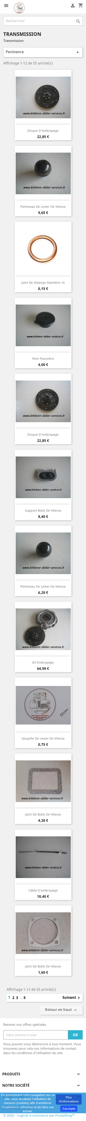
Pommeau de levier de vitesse (43, 206)
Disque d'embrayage (43, 130)
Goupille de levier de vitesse (43, 738)
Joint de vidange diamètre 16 (43, 282)
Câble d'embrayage (43, 890)
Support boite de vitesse (43, 510)
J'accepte (68, 1108)
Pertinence (43, 52)
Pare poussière (43, 358)
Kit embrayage (43, 662)
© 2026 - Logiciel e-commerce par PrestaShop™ (39, 1115)
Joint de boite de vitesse (43, 814)
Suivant (71, 998)
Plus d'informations (69, 1099)
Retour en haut (61, 1010)
